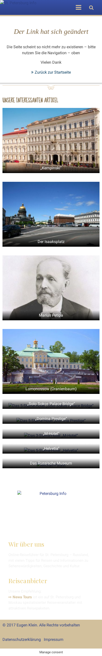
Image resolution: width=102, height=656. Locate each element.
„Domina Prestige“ (51, 418)
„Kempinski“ (51, 168)
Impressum (53, 639)
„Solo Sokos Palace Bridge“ (51, 403)
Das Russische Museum (51, 463)
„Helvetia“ (51, 448)
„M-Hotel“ (51, 433)
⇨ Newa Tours (20, 597)
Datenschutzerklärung (21, 639)
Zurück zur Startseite (53, 72)
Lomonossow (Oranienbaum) (51, 388)
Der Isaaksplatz (51, 241)
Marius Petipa (51, 315)
